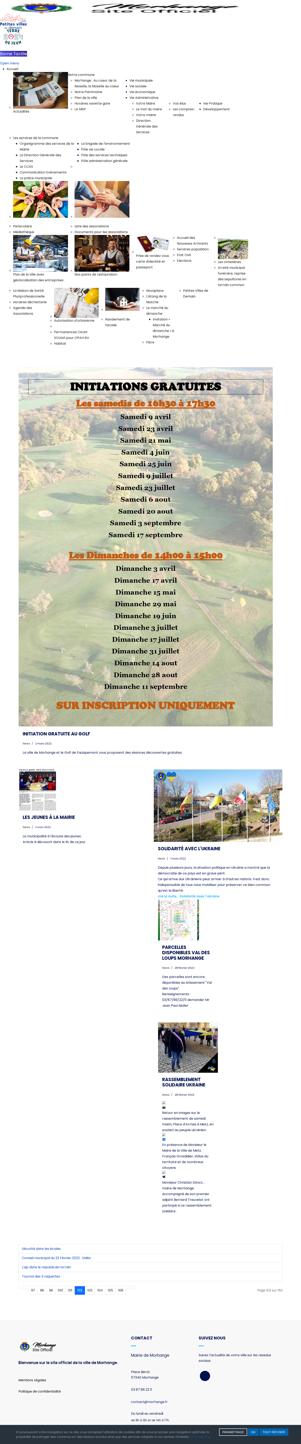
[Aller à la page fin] (133, 1287)
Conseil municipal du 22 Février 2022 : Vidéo (56, 1258)
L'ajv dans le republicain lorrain (46, 1267)
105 (110, 1290)
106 (120, 1290)
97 (33, 1290)
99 (51, 1290)
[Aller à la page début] (21, 1287)
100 (60, 1290)
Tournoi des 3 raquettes (41, 1276)
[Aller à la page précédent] (26, 1287)
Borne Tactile (13, 54)
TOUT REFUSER (274, 1432)
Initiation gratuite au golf (56, 734)
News (26, 743)
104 (100, 1290)
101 (70, 1290)
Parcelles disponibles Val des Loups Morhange (186, 952)
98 (42, 1290)
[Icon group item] (205, 1376)
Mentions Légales (32, 1380)
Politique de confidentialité (39, 1391)
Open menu (9, 63)
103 (89, 1290)
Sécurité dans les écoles (41, 1248)
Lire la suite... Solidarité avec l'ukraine (188, 896)
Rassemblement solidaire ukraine (183, 1082)
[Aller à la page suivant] (128, 1287)
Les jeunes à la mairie (49, 817)
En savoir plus (200, 1437)
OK (253, 1432)
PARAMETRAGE (233, 1432)
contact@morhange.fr (149, 1402)
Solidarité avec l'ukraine (189, 849)
